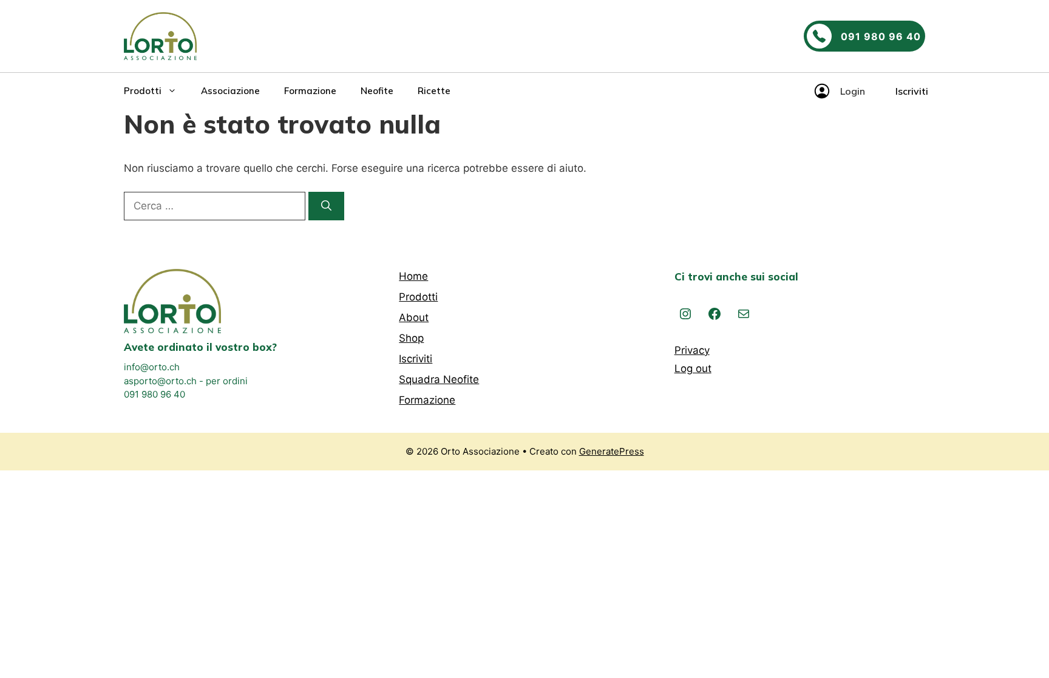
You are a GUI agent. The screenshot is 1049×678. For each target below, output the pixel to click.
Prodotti (142, 91)
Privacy (692, 350)
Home (413, 276)
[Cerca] (326, 206)
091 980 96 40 (154, 394)
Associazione (230, 91)
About (414, 317)
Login (852, 91)
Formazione (310, 91)
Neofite (377, 91)
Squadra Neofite (439, 379)
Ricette (434, 91)
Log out (692, 368)
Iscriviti (911, 91)
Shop (411, 338)
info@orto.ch (152, 367)
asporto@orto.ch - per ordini (186, 381)
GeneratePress (611, 451)
